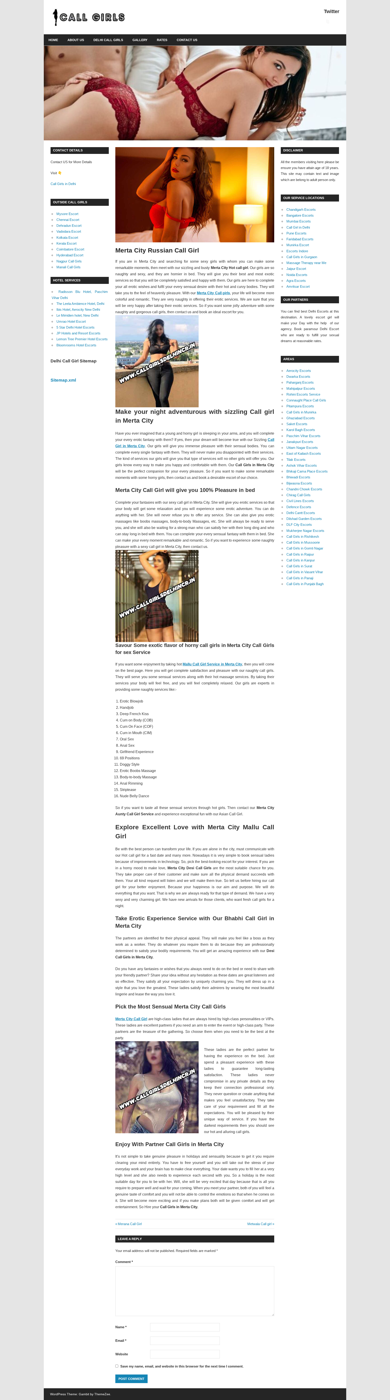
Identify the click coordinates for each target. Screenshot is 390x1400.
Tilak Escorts (296, 459)
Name (121, 1327)
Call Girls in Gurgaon (301, 257)
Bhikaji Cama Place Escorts (307, 471)
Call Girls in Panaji (299, 578)
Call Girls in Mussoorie (303, 542)
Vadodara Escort (68, 231)
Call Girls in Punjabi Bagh (305, 584)
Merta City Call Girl (131, 1019)
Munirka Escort (297, 245)
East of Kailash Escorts (303, 453)
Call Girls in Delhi (63, 184)
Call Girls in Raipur (300, 554)
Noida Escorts (296, 275)
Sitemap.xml (63, 380)
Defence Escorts (298, 507)
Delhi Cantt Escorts (300, 513)
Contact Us (187, 40)
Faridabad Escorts (299, 239)
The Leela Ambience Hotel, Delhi (80, 304)
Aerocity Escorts (298, 371)
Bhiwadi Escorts (298, 477)
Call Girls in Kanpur (300, 560)
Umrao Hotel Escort (71, 321)
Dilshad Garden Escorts (304, 519)
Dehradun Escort (68, 225)
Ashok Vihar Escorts (301, 465)
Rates (162, 40)
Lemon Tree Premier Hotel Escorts (82, 339)
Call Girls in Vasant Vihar (304, 572)
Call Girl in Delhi (298, 227)
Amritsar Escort (298, 286)
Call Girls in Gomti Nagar (304, 548)
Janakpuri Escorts (299, 442)
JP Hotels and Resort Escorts (78, 333)
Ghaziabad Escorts (300, 418)
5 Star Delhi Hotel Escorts (75, 327)
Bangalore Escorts (300, 215)
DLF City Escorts (299, 524)
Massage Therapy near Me (306, 263)
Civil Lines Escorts (300, 501)
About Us (75, 40)
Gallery (139, 40)
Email (120, 1340)
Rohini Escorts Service (303, 394)
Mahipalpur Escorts (300, 388)
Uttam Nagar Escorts (302, 448)
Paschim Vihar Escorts (303, 436)
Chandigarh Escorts (301, 209)
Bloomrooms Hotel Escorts (76, 345)
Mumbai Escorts (298, 221)
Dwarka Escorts (298, 376)
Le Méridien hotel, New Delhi (77, 315)
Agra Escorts (296, 281)
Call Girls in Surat (299, 566)
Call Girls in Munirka (301, 412)
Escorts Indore (297, 251)
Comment (124, 1262)
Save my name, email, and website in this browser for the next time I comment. (182, 1366)
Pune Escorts (296, 233)
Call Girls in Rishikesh (302, 536)
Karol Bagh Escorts (300, 430)
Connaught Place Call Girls (306, 400)
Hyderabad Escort (69, 255)
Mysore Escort (67, 214)
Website (121, 1354)
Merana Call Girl (130, 1224)
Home (53, 40)
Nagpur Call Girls (69, 261)
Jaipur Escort (296, 269)
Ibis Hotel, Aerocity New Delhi (78, 309)
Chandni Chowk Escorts (304, 489)
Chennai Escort (67, 220)
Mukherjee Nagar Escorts (305, 531)
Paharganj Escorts (300, 382)
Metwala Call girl (259, 1224)
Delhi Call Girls (108, 40)
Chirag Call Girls (298, 495)
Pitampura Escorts (300, 406)
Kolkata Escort (67, 237)
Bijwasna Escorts (299, 483)
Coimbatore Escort (70, 249)
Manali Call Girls (68, 267)
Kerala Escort (66, 243)
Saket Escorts (296, 424)
